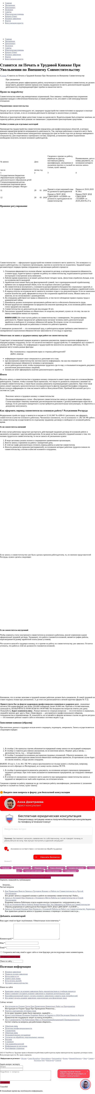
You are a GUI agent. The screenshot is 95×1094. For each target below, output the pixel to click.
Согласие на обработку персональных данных (24, 1037)
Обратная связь (11, 1026)
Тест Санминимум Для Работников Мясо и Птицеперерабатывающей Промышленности (42, 1020)
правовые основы (43, 878)
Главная (8, 3)
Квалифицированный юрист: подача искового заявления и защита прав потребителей (41, 996)
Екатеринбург (57, 1058)
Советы (8, 12)
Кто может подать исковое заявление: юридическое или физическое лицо (36, 998)
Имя (2, 943)
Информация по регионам (16, 1046)
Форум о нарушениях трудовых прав (20, 1011)
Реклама (8, 1039)
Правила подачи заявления (16, 974)
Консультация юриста (14, 23)
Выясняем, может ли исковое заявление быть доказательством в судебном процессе (40, 991)
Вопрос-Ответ (11, 16)
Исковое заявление (13, 19)
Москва (24, 1058)
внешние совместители (33, 875)
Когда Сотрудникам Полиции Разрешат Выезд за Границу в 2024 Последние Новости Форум (44, 1015)
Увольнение (10, 5)
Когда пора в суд (12, 976)
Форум (8, 21)
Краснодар (50, 1060)
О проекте (9, 1042)
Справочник (10, 1031)
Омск (85, 1058)
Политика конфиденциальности (18, 1028)
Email (3, 948)
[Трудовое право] (37, 35)
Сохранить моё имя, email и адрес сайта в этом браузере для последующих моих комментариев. (43, 952)
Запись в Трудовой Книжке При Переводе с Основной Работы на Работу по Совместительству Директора (50, 909)
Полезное (9, 10)
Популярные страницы (14, 1048)
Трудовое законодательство (16, 983)
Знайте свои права (13, 978)
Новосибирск (46, 1058)
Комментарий (6, 939)
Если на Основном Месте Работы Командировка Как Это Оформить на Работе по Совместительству (47, 904)
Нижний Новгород (75, 1058)
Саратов (58, 1060)
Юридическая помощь (14, 14)
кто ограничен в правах (52, 875)
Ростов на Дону (39, 1060)
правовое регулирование (25, 878)
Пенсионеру (10, 7)
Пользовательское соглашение (17, 1035)
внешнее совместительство (11, 875)
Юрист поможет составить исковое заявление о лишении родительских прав (37, 994)
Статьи (3, 76)
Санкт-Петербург (34, 1058)
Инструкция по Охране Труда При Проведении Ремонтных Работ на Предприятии (40, 1006)
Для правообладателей (14, 1044)
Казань (65, 1058)
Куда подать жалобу (13, 981)
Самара (91, 1058)
